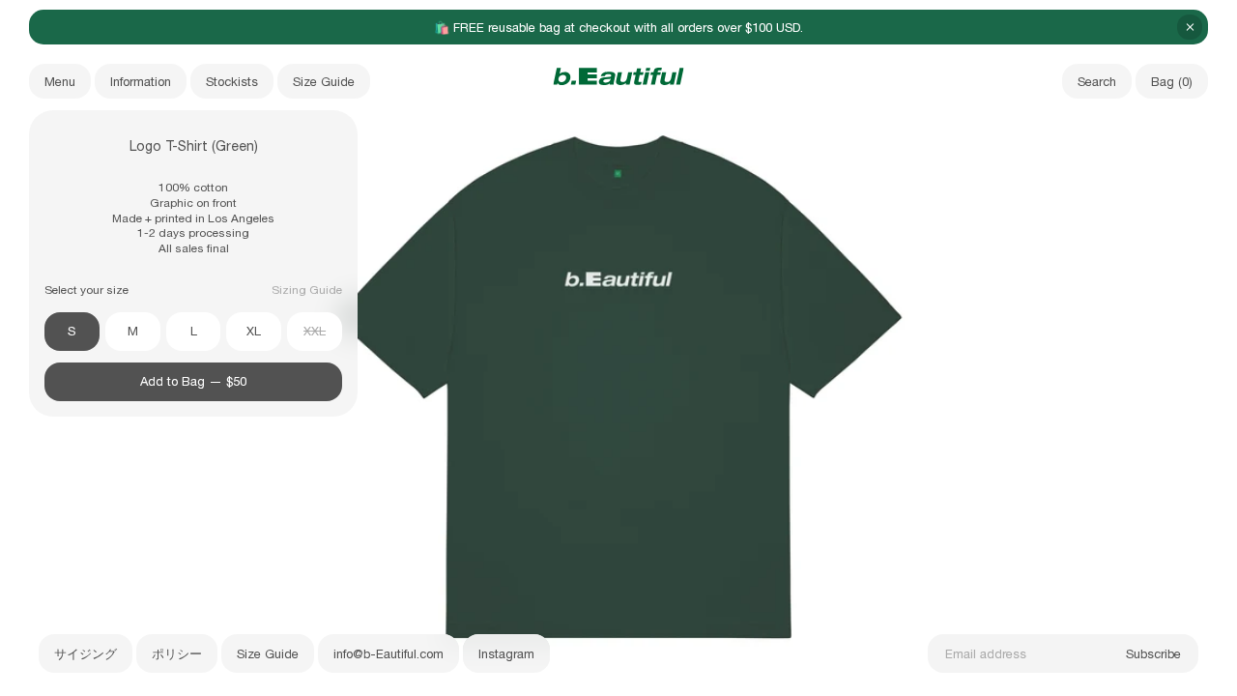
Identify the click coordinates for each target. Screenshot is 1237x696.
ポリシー (177, 654)
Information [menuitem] (140, 81)
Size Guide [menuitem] (324, 81)
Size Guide (268, 654)
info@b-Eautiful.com (388, 654)
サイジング (85, 654)
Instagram (506, 654)
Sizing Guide (307, 290)
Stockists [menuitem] (232, 81)
